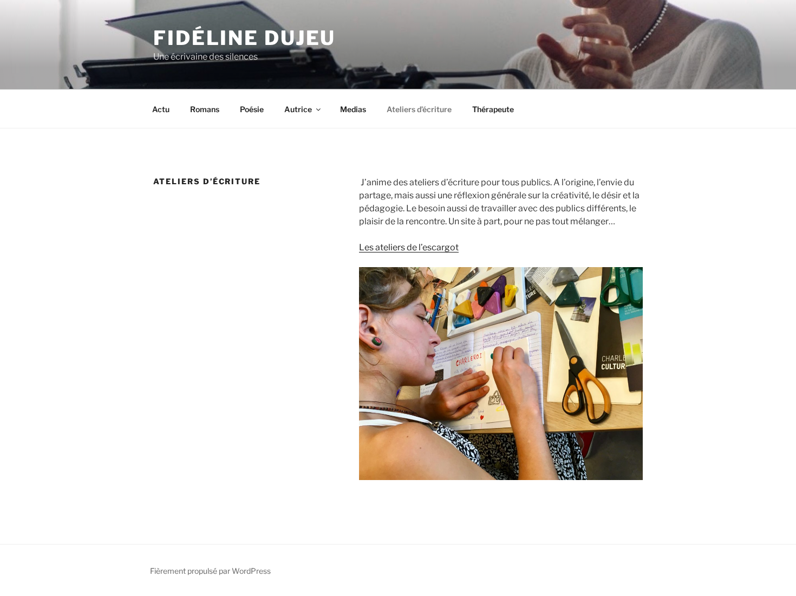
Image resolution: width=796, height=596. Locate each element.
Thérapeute (493, 109)
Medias (353, 109)
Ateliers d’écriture (419, 109)
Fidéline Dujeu (244, 38)
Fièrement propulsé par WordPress (210, 570)
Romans (204, 109)
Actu (160, 109)
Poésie (252, 109)
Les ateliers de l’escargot (409, 247)
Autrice (298, 109)
